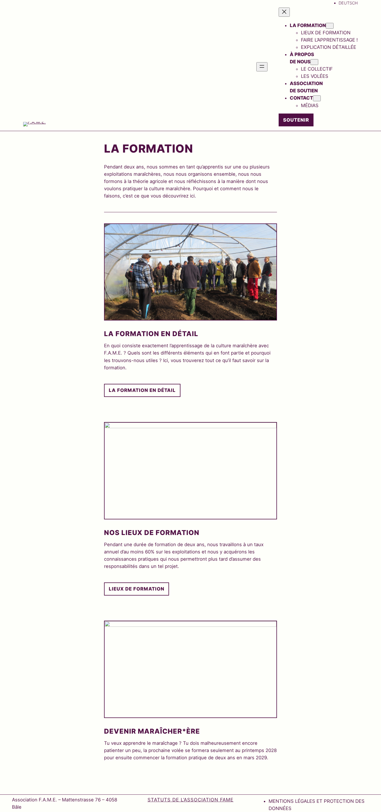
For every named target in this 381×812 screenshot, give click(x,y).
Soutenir (296, 120)
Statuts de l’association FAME (190, 800)
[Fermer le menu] (284, 12)
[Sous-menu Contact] (317, 98)
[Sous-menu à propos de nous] (314, 62)
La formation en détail (142, 390)
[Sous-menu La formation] (330, 26)
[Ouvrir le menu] (261, 66)
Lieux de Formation (136, 589)
